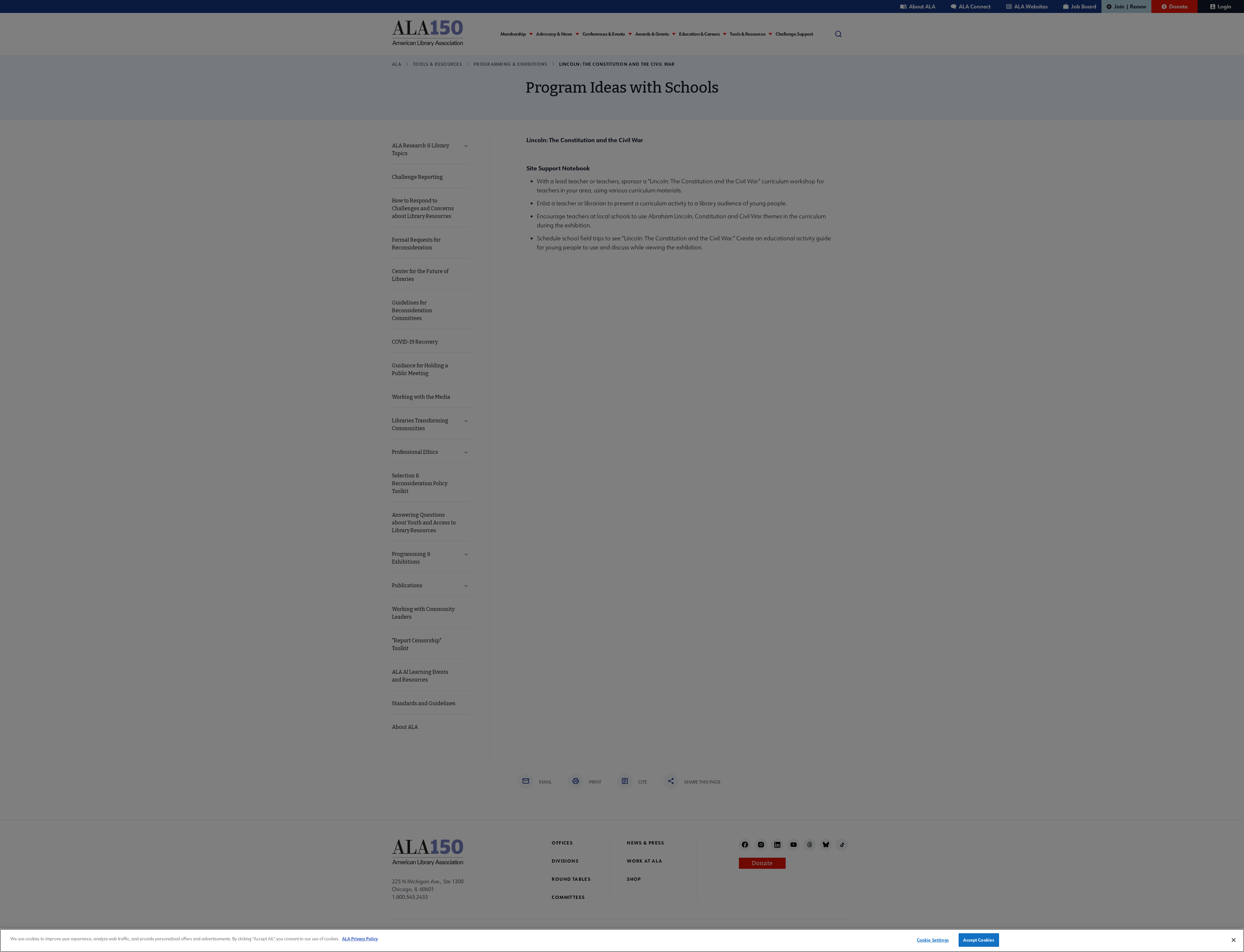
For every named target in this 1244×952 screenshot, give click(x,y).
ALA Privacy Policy (360, 938)
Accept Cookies (978, 940)
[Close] (1234, 940)
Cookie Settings (933, 940)
